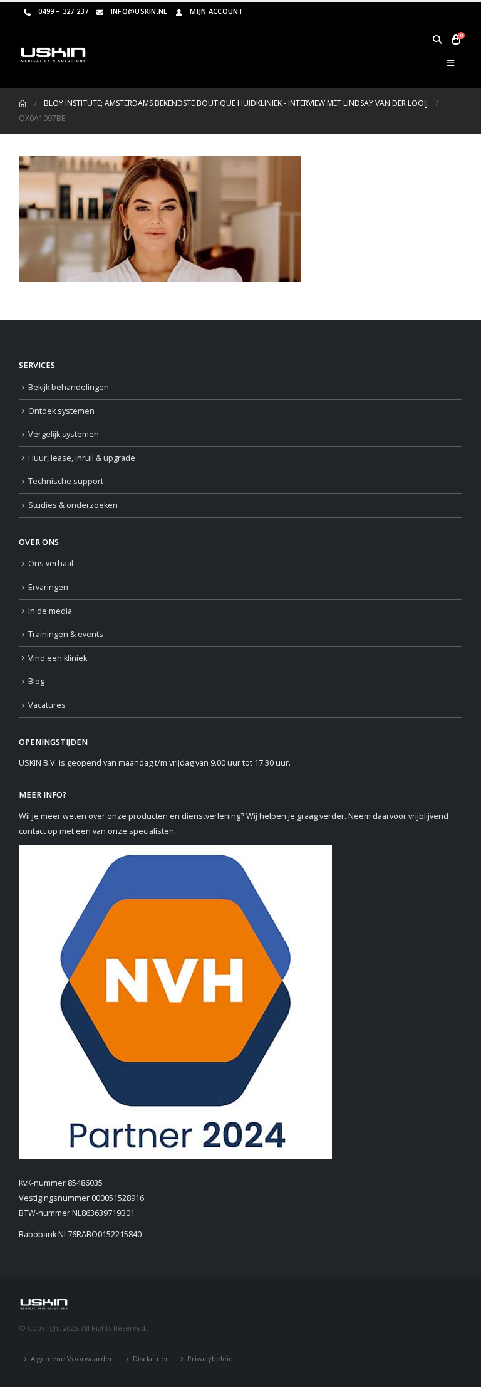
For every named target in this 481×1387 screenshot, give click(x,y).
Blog (36, 681)
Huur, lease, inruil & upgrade (81, 458)
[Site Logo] (53, 54)
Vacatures (47, 705)
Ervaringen (48, 587)
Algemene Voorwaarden (72, 1358)
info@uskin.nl (139, 11)
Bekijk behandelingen (68, 387)
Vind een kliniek (57, 658)
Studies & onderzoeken (73, 505)
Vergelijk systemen (63, 434)
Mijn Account (216, 11)
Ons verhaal (50, 563)
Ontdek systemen (61, 411)
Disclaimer (150, 1358)
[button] (437, 39)
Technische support (65, 481)
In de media (50, 611)
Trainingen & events (65, 634)
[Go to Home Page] (22, 103)
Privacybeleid (210, 1358)
